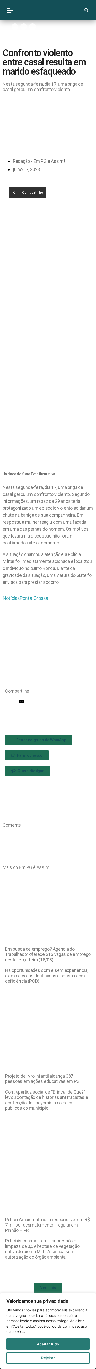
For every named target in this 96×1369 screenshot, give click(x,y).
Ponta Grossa (34, 598)
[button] (7, 701)
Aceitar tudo (48, 1344)
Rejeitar (48, 1358)
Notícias (11, 598)
